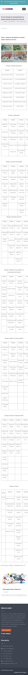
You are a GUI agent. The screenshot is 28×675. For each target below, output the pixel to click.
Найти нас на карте (20, 672)
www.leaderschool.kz (8, 646)
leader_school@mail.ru (8, 648)
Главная (5, 21)
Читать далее (6, 630)
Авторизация (14, 3)
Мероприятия (12, 21)
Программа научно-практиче (12, 589)
